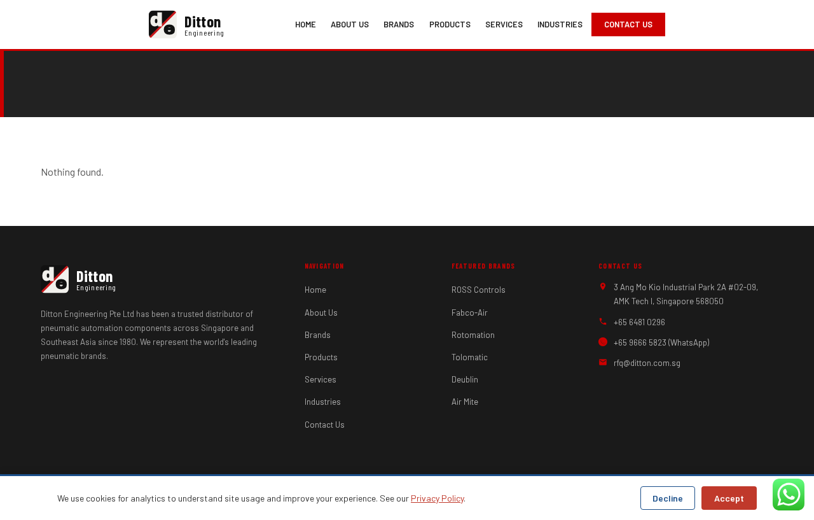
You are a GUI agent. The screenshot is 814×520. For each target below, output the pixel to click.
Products (450, 24)
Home (305, 24)
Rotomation (473, 335)
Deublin (465, 379)
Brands (398, 24)
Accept (729, 498)
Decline (667, 498)
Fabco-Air (470, 312)
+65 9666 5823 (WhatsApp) (661, 342)
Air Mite (465, 402)
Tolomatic (470, 357)
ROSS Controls (479, 290)
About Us (350, 24)
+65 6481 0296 (639, 322)
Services (504, 24)
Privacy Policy (437, 498)
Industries (560, 24)
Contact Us (628, 24)
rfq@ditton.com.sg (647, 363)
